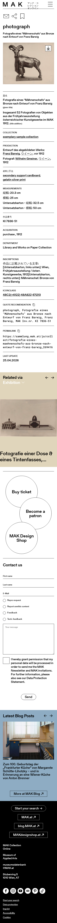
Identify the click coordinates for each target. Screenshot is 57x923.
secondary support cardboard (21, 175)
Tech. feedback (14, 619)
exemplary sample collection (20, 137)
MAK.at (26, 817)
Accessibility (9, 912)
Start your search (27, 808)
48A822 (26, 295)
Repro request (14, 600)
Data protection (10, 904)
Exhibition (11, 382)
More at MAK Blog (27, 793)
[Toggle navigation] (50, 4)
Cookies (7, 917)
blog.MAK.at (27, 826)
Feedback (12, 612)
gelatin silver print (14, 179)
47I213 (36, 295)
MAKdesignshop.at (26, 835)
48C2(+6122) (11, 295)
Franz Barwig (11, 153)
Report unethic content (18, 606)
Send (28, 697)
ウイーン (27, 153)
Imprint (6, 908)
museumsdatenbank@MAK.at (14, 866)
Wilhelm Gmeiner (26, 158)
